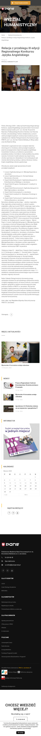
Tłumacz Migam (12, 672)
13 (25, 483)
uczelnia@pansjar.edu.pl (12, 565)
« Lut (5, 495)
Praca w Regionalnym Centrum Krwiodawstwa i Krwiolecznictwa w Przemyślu (26, 385)
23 (5, 489)
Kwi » (26, 495)
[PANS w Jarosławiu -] (7, 9)
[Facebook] (11, 314)
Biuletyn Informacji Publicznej (13, 678)
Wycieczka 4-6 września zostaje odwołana (15, 365)
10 (10, 483)
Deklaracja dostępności (8, 686)
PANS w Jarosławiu (24, 668)
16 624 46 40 (9, 557)
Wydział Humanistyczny (9, 61)
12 (20, 483)
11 (15, 483)
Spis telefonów (10, 561)
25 (15, 489)
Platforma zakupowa (26, 672)
